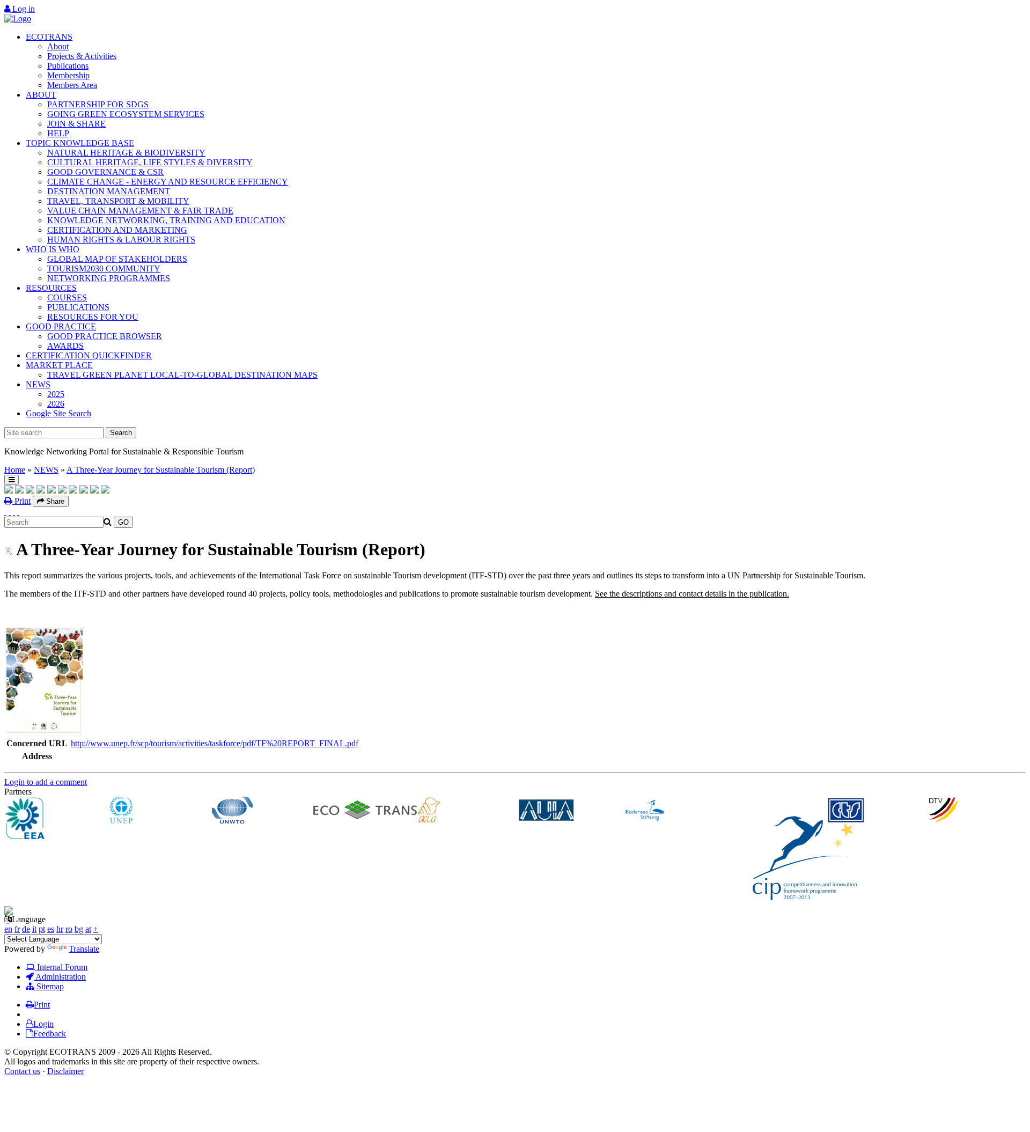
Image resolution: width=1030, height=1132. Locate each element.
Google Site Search (58, 413)
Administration (60, 976)
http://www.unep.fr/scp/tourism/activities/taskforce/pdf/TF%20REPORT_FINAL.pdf (214, 743)
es (50, 928)
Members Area (72, 85)
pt (42, 928)
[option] (55, 819)
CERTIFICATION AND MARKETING (117, 229)
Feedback (49, 1033)
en (8, 928)
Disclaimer (65, 1071)
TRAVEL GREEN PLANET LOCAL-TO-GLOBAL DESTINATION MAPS (182, 374)
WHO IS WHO (52, 249)
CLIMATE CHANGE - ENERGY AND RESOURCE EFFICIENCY (167, 181)
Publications (68, 65)
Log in (22, 8)
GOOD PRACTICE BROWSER (104, 336)
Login (43, 1023)
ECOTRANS (49, 36)
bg (79, 928)
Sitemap (49, 986)
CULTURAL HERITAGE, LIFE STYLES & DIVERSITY (150, 162)
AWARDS (65, 345)
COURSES (67, 297)
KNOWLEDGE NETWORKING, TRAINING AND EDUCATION (166, 220)
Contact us (22, 1071)
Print (21, 500)
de (26, 928)
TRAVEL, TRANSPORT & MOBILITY (118, 200)
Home (14, 469)
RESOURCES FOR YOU (92, 316)
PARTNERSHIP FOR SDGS (98, 104)
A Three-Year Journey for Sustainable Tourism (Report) (161, 469)
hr (59, 928)
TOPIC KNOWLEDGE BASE (80, 143)
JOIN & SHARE (76, 123)
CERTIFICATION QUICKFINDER (89, 355)
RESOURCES (51, 287)
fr (17, 928)
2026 (55, 403)
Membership (68, 75)
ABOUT (41, 94)
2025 (55, 394)
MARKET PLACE (59, 365)
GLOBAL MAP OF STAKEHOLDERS (117, 258)
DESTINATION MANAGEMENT (108, 191)
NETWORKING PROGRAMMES (108, 278)
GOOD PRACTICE (61, 326)
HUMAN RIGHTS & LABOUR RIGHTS (121, 239)
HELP (58, 133)
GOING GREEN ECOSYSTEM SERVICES (125, 114)
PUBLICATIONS (78, 307)
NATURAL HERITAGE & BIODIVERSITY (126, 152)
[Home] (17, 18)
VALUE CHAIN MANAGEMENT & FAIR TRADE (140, 210)
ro (68, 928)
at (88, 928)
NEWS (38, 384)
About (58, 46)
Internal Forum (61, 967)
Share (54, 501)
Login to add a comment (45, 781)
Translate (84, 948)
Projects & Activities (81, 56)
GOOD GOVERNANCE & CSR (105, 172)
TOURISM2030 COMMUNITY (103, 268)
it (34, 928)
